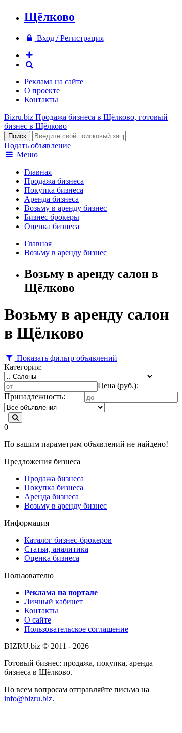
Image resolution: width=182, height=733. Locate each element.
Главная (38, 171)
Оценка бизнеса (51, 226)
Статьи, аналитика (56, 549)
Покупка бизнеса (53, 190)
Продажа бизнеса (54, 181)
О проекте (42, 90)
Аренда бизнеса (51, 199)
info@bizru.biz (28, 698)
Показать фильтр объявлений (66, 358)
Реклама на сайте (53, 81)
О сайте (37, 619)
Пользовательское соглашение (76, 629)
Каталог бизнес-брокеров (68, 540)
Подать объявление (37, 145)
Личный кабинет (53, 601)
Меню (26, 154)
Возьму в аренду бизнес (65, 208)
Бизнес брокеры (51, 217)
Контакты (41, 99)
